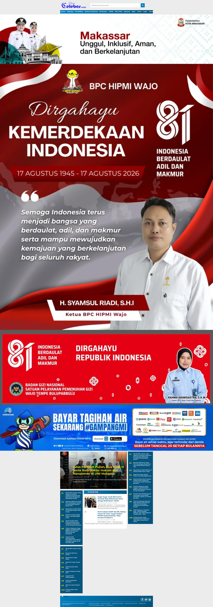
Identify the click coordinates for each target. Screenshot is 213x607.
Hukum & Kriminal (91, 11)
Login (145, 11)
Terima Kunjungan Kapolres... (71, 581)
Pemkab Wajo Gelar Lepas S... (72, 590)
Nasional (127, 11)
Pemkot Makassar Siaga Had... (73, 572)
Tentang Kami (109, 605)
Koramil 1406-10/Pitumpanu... (70, 576)
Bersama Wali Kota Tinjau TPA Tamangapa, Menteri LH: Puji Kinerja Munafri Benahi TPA (73, 503)
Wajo (133, 11)
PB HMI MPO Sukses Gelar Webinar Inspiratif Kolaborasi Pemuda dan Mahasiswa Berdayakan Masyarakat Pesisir (73, 495)
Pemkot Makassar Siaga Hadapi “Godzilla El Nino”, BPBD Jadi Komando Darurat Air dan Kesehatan (73, 531)
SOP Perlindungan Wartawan (96, 605)
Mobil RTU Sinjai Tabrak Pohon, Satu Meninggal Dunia (73, 516)
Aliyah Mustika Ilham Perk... (72, 567)
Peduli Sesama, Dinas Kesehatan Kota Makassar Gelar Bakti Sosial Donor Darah (141, 519)
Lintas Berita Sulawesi (117, 603)
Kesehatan (103, 11)
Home (63, 11)
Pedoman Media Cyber (131, 603)
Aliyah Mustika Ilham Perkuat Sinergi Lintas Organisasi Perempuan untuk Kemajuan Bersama (73, 523)
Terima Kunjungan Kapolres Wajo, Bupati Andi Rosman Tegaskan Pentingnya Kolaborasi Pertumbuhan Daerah (141, 503)
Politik (111, 11)
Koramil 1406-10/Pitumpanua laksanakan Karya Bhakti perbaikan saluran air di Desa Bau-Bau (90, 470)
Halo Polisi (118, 11)
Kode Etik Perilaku (106, 603)
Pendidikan (79, 11)
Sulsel (139, 11)
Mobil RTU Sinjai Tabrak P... (73, 563)
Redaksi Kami (142, 603)
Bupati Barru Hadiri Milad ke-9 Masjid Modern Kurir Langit (73, 510)
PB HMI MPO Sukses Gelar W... (73, 549)
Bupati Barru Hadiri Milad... (71, 558)
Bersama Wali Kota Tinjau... (71, 553)
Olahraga (70, 11)
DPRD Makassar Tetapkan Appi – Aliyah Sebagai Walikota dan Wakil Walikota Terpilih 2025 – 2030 (142, 512)
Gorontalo (152, 11)
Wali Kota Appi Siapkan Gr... (73, 585)
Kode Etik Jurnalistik (94, 603)
